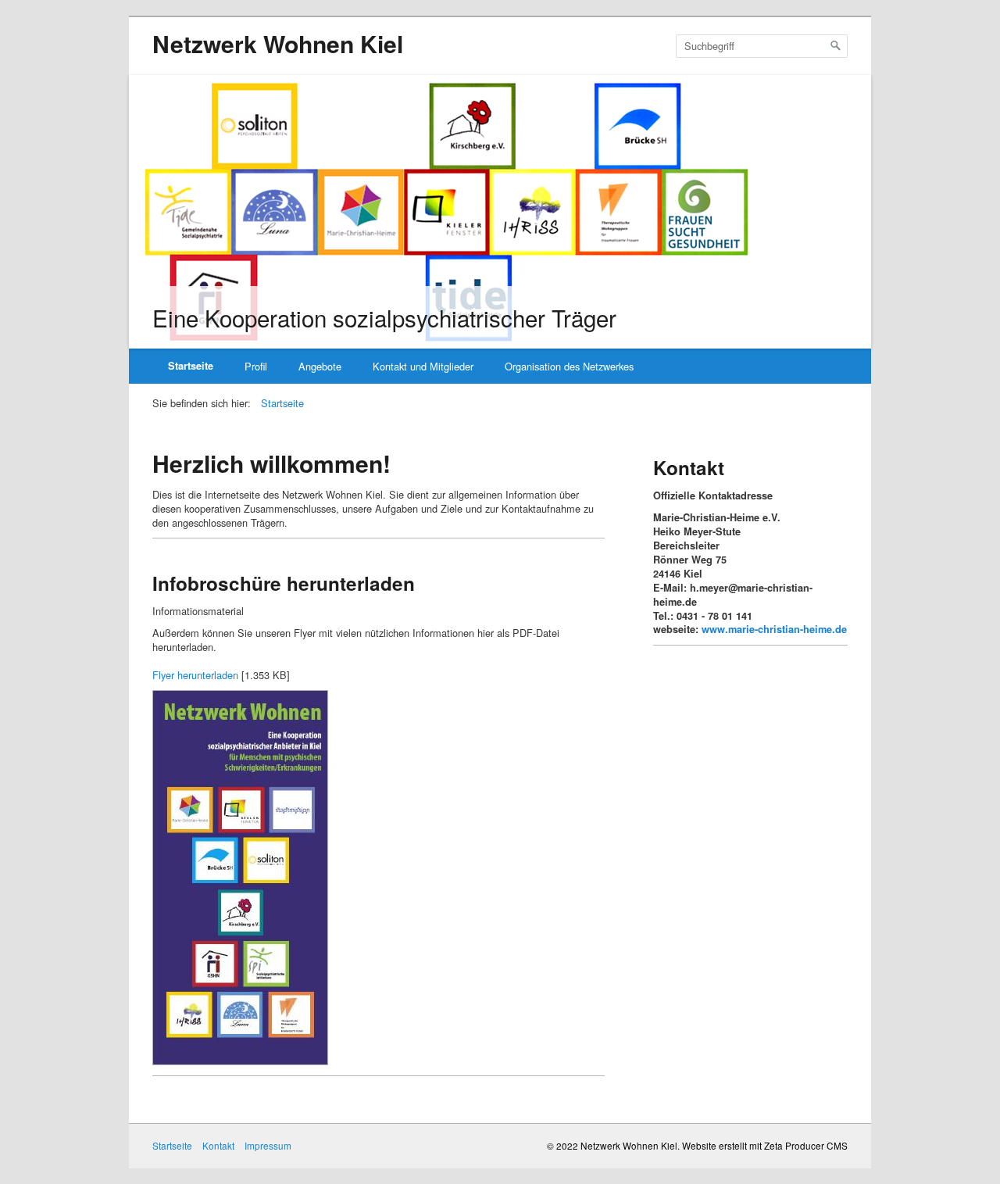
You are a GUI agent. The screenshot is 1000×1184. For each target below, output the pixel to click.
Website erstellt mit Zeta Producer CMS (765, 1145)
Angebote (319, 366)
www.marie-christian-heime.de (774, 629)
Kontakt (218, 1145)
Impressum (268, 1145)
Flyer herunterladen (195, 674)
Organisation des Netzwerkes (569, 366)
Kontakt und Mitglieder (423, 366)
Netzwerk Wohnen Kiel (277, 43)
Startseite (190, 366)
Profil (256, 366)
